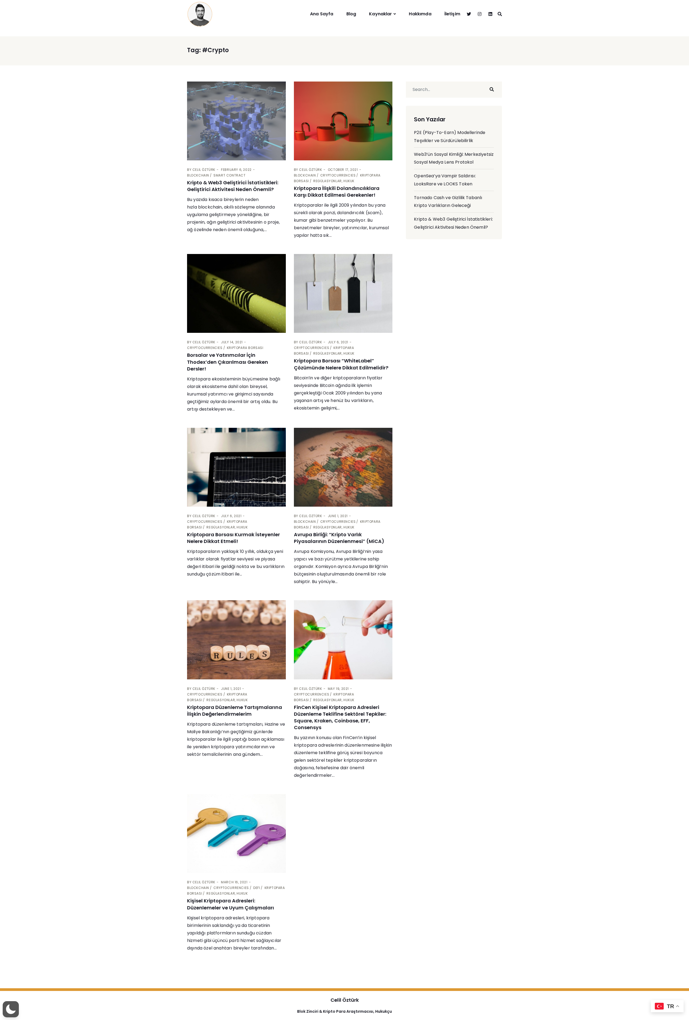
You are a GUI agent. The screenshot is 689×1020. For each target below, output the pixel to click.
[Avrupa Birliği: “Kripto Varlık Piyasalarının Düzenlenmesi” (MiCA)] (343, 467)
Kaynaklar (380, 14)
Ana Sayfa (321, 14)
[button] (11, 1009)
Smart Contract (229, 175)
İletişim (452, 14)
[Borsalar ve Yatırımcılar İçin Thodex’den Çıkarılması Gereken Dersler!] (236, 293)
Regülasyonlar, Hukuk (333, 181)
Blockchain (198, 175)
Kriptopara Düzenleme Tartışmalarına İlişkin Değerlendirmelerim (234, 710)
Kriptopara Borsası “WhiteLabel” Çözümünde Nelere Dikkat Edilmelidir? (341, 364)
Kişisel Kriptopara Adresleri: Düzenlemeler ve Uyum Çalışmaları (230, 904)
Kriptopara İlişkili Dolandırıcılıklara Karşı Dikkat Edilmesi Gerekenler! (336, 191)
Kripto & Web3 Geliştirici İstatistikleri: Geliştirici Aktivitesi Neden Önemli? (232, 186)
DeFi (256, 887)
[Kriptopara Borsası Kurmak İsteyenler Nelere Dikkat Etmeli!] (236, 467)
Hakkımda (420, 14)
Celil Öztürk (203, 169)
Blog (351, 14)
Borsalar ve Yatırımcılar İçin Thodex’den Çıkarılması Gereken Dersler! (227, 362)
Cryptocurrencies (338, 175)
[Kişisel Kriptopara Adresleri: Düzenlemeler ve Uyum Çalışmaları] (236, 833)
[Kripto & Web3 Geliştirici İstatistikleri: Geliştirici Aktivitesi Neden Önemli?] (236, 121)
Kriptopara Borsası (245, 347)
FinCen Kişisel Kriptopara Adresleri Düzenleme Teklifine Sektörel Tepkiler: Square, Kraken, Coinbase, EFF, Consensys (340, 717)
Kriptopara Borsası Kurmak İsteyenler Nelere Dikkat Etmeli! (233, 538)
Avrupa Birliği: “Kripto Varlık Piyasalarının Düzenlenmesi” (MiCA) (339, 538)
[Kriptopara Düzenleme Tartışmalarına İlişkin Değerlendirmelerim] (236, 639)
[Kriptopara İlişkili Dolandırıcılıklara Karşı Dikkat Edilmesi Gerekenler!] (343, 121)
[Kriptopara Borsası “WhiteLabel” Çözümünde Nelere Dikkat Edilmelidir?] (343, 293)
